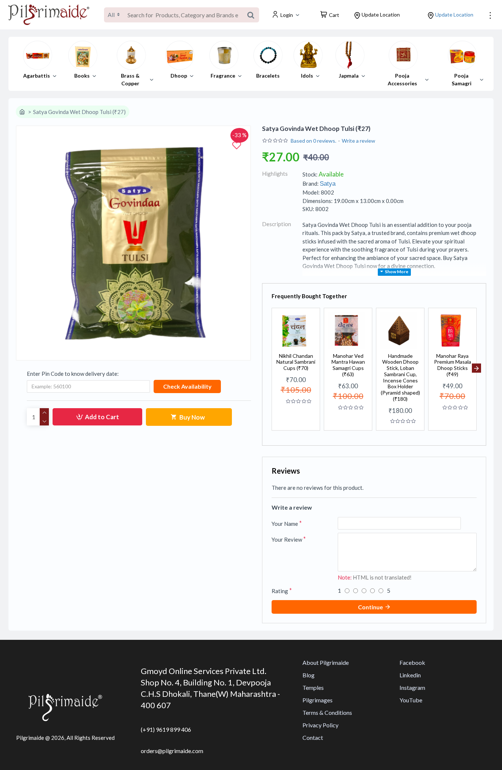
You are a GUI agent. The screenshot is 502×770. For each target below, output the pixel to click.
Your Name (285, 523)
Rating (280, 591)
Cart (334, 15)
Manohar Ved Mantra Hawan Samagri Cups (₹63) (348, 365)
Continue (370, 606)
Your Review (287, 539)
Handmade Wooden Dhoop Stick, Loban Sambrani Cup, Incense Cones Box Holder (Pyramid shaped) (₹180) (400, 377)
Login (286, 15)
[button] (271, 368)
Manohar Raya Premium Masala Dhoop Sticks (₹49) (452, 365)
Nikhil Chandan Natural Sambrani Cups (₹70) (295, 362)
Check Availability (187, 386)
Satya (328, 183)
